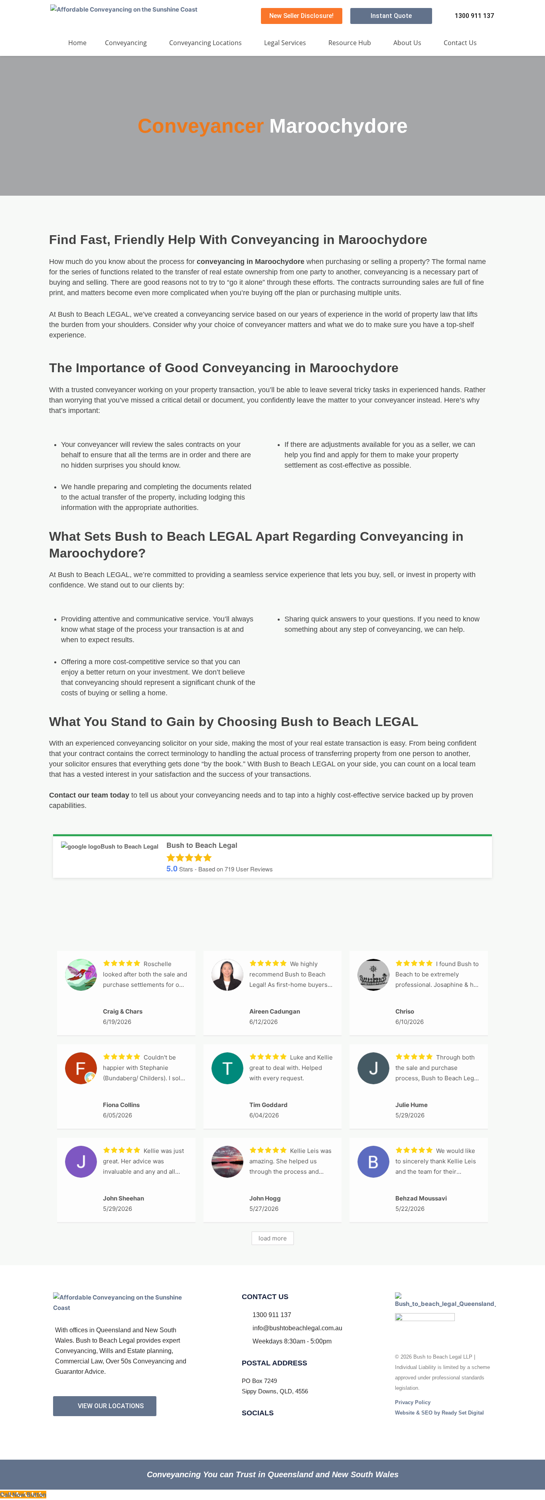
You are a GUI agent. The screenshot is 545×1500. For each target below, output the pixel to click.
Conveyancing (126, 42)
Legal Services (285, 42)
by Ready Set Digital (439, 1413)
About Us (407, 42)
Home (77, 42)
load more (273, 1238)
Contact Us (460, 42)
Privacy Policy (412, 1402)
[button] (128, 43)
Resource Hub (349, 42)
